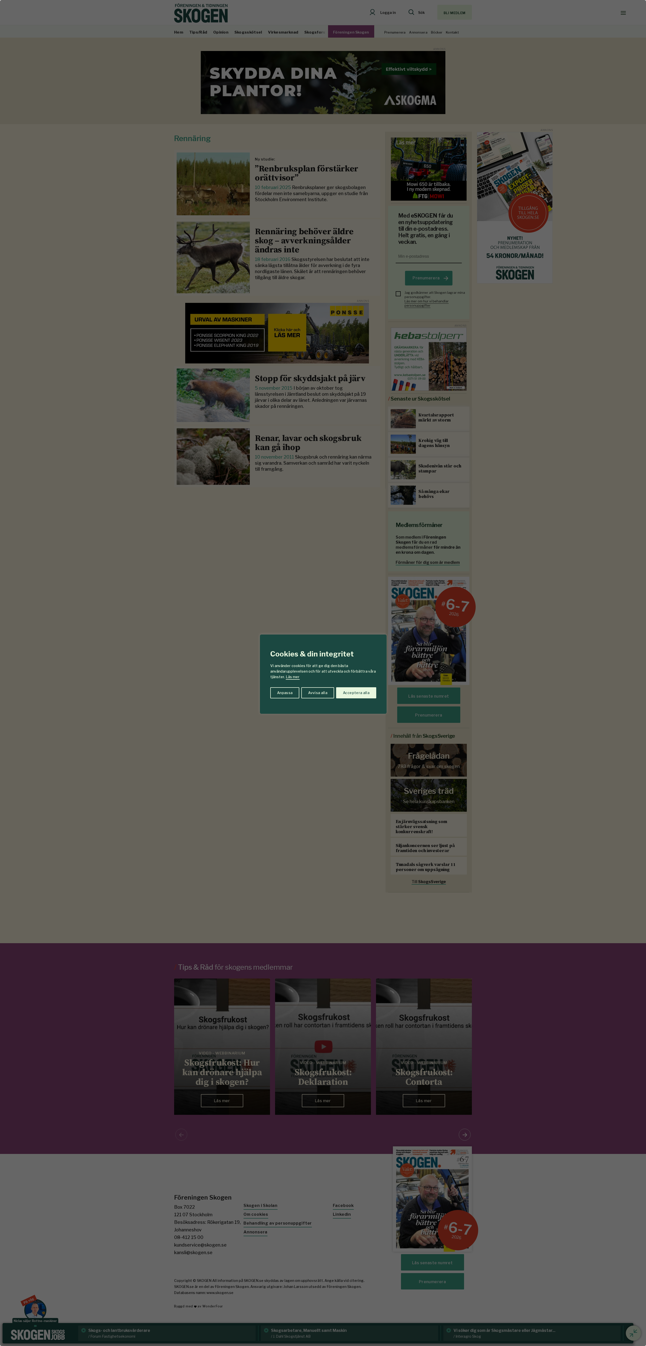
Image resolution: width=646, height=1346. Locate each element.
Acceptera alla (356, 693)
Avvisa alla (317, 693)
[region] (323, 673)
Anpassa (284, 693)
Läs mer (293, 677)
